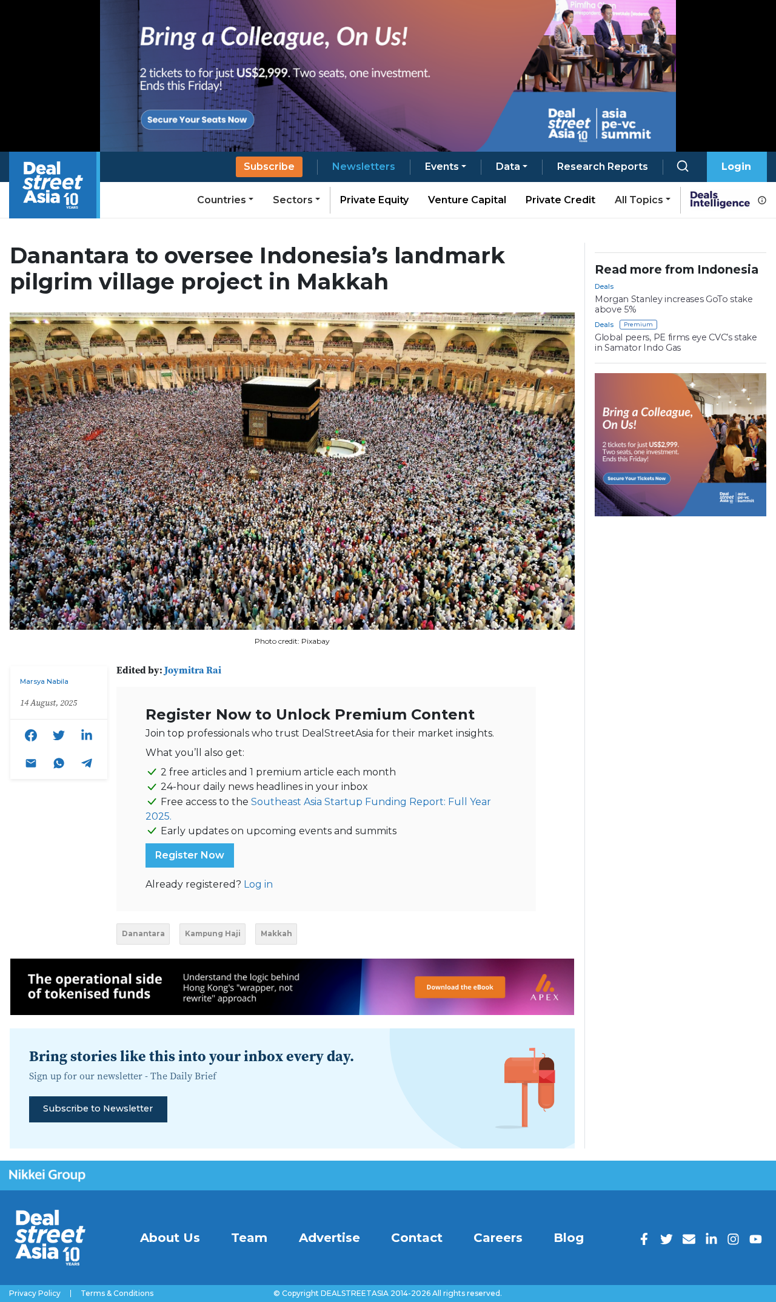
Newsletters (363, 166)
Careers (498, 1237)
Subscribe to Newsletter (98, 1108)
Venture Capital (467, 200)
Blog (569, 1237)
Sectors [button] (293, 200)
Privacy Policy (35, 1293)
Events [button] (442, 166)
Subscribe (269, 166)
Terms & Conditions (117, 1293)
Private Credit (560, 200)
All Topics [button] (639, 200)
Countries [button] (221, 200)
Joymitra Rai (192, 669)
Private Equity (374, 200)
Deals (604, 286)
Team (249, 1237)
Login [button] (736, 166)
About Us (170, 1237)
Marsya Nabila (44, 681)
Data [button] (508, 166)
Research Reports (602, 166)
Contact (417, 1237)
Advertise (329, 1237)
